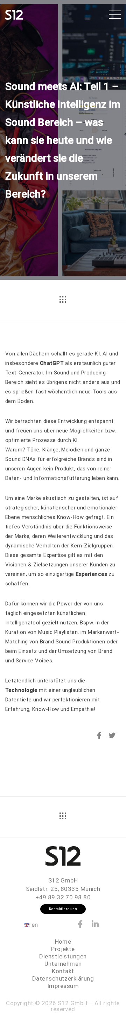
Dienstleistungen (62, 956)
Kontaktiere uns (63, 909)
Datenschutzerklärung (63, 978)
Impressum (63, 985)
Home (63, 941)
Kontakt (63, 971)
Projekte (63, 948)
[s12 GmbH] (14, 14)
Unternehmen (63, 963)
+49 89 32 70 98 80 (63, 897)
